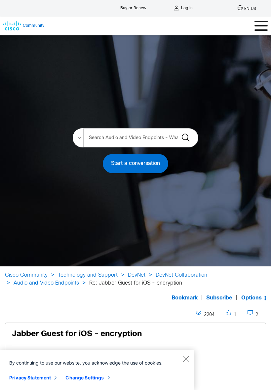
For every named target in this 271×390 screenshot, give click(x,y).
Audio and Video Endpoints (46, 283)
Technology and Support (88, 275)
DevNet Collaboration (181, 275)
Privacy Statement (30, 377)
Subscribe (219, 297)
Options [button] (251, 297)
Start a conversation (135, 163)
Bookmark (185, 297)
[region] (97, 370)
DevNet (136, 275)
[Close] (185, 359)
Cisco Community (26, 275)
